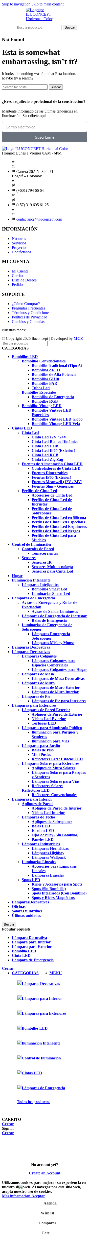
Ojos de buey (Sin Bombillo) (55, 835)
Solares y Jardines (27, 911)
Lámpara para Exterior (32, 946)
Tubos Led (41, 388)
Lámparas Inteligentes (40, 584)
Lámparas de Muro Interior (55, 692)
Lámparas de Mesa (38, 674)
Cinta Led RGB (45, 455)
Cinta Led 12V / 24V (49, 437)
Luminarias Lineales (39, 862)
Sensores (29, 558)
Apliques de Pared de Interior (57, 808)
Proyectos (19, 247)
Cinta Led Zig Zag (47, 459)
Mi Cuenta (20, 271)
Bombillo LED (24, 951)
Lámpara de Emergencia (33, 960)
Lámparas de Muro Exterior (56, 687)
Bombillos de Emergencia (53, 397)
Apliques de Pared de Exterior (57, 714)
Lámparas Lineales (48, 875)
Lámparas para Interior (32, 799)
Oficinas (18, 906)
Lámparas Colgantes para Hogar (59, 669)
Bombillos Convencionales (44, 361)
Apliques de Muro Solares (53, 768)
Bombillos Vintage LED (42, 406)
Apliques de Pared (37, 804)
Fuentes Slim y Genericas (53, 486)
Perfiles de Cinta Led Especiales (58, 522)
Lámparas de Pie (36, 696)
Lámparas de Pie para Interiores (59, 701)
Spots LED (31, 880)
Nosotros (19, 238)
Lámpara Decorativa (29, 937)
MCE (78, 338)
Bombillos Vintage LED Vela (56, 424)
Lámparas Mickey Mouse (53, 643)
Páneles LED (43, 839)
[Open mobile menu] (11, 27)
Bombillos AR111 (46, 370)
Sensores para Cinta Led (52, 571)
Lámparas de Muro (38, 683)
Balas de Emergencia (49, 620)
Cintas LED (22, 428)
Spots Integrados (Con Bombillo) (59, 893)
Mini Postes (41, 754)
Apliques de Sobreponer (52, 821)
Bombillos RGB (45, 401)
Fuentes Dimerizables (49, 473)
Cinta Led (30, 432)
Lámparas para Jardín (41, 745)
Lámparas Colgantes (39, 656)
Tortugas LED (44, 723)
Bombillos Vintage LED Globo (57, 419)
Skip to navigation (16, 4)
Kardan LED (43, 830)
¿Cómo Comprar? (26, 304)
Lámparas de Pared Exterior (46, 710)
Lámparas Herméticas (50, 848)
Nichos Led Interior (48, 813)
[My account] (79, 27)
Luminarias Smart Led (51, 593)
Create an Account (44, 1173)
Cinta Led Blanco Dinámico (55, 441)
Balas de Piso (43, 750)
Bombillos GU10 (45, 379)
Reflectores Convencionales (54, 795)
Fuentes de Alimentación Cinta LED (52, 464)
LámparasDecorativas (30, 902)
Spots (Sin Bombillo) (49, 889)
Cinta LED (21, 955)
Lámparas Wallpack (49, 857)
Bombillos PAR (44, 383)
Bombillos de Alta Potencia (54, 374)
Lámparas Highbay (48, 853)
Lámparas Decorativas (31, 652)
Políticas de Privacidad (29, 317)
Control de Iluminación (31, 544)
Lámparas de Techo (38, 817)
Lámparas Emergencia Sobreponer (51, 636)
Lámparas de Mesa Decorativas (58, 678)
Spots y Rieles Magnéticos (53, 897)
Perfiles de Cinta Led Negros (56, 531)
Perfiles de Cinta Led (39, 491)
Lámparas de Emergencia (33, 598)
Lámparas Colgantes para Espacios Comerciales (53, 663)
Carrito (17, 275)
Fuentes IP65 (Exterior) (51, 477)
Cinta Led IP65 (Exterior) (53, 450)
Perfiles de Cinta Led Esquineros (59, 526)
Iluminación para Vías (50, 741)
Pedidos (18, 284)
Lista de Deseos (24, 280)
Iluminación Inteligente (31, 580)
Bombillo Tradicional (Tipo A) (57, 365)
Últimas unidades (26, 915)
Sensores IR (42, 562)
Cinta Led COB (45, 446)
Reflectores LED (36, 790)
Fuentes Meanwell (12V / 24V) (57, 482)
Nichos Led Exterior (49, 719)
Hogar (17, 576)
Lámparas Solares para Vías (55, 781)
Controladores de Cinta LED (56, 468)
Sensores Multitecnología (52, 567)
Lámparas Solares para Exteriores (50, 763)
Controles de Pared (38, 549)
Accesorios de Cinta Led (52, 495)
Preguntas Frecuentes (28, 308)
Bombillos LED (25, 356)
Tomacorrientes (45, 553)
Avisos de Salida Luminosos (55, 611)
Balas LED (41, 826)
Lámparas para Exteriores (34, 705)
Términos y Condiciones (31, 312)
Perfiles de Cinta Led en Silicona (59, 517)
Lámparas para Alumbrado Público (52, 728)
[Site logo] (44, 19)
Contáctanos (21, 252)
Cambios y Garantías (28, 321)
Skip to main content (47, 4)
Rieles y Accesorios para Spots (57, 884)
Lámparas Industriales (41, 844)
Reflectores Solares (47, 786)
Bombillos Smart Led (49, 589)
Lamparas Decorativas (31, 647)
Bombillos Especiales (39, 392)
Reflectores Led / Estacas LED (57, 759)
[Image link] (35, 149)
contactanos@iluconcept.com (39, 219)
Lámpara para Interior (31, 942)
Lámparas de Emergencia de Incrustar (54, 616)
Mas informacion (16, 1196)
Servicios (19, 243)
